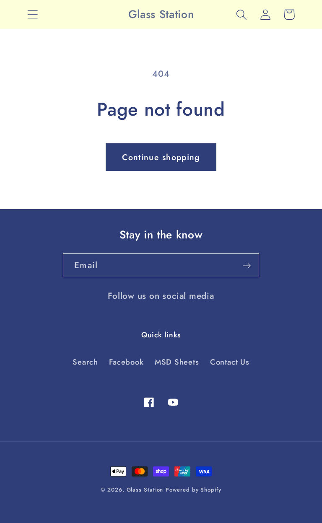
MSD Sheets (177, 362)
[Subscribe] (247, 266)
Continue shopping (161, 157)
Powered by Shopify (193, 490)
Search (85, 362)
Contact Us (229, 362)
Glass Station (145, 490)
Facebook (126, 362)
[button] (32, 14)
